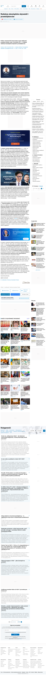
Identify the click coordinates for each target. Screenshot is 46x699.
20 (38, 188)
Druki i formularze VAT (36, 160)
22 (41, 188)
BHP (8, 626)
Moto (29, 8)
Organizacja (2, 633)
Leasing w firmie (25, 626)
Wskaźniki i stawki (33, 632)
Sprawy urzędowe (18, 625)
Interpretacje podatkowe (36, 181)
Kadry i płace (2, 638)
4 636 (19, 594)
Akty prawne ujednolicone (19, 639)
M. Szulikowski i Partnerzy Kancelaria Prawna (10, 279)
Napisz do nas (16, 290)
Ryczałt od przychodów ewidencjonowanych (36, 174)
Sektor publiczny (16, 8)
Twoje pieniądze (25, 8)
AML (31, 629)
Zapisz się (20, 76)
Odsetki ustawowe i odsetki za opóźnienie (37, 166)
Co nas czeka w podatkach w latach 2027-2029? (38, 106)
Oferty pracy (39, 640)
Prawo (21, 8)
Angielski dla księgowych (5, 405)
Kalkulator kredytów (36, 147)
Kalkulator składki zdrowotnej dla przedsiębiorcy (38, 139)
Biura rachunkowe (33, 620)
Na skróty (39, 632)
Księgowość (6, 8)
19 (36, 188)
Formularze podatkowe (36, 161)
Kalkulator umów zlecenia (37, 143)
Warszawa (20, 138)
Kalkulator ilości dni (36, 151)
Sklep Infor (17, 627)
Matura (9, 639)
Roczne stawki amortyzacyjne (37, 175)
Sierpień (41, 186)
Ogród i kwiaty (40, 626)
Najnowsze (38, 101)
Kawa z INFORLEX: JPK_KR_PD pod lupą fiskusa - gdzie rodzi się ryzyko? (37, 132)
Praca (16, 626)
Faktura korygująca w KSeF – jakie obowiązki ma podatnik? (37, 122)
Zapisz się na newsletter (25, 291)
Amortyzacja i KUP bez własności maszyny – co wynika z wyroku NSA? (38, 129)
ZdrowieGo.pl (40, 633)
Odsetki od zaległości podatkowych (38, 150)
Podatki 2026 (34, 221)
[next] (21, 594)
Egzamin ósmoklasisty (11, 640)
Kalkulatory (36, 136)
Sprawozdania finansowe (34, 628)
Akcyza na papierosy (36, 178)
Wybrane (42, 101)
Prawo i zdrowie (18, 628)
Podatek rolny (35, 177)
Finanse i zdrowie (25, 627)
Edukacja (37, 8)
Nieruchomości (33, 8)
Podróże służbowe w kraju (34, 633)
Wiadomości (2, 639)
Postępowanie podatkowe (37, 157)
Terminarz (36, 186)
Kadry (9, 8)
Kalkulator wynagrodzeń (36, 142)
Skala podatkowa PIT (36, 170)
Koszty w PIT (35, 171)
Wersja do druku (6, 290)
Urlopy (9, 625)
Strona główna (3, 11)
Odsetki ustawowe (33, 638)
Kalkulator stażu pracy (26, 638)
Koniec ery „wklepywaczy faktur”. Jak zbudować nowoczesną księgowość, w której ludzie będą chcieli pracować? (38, 104)
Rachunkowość (35, 156)
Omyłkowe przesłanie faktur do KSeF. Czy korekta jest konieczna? (38, 124)
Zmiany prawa (12, 11)
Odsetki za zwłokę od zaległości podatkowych (38, 168)
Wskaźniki (36, 163)
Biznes (12, 8)
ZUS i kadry (2, 404)
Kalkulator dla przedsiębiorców (37, 140)
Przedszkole (10, 633)
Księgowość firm (3, 620)
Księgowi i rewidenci (9, 404)
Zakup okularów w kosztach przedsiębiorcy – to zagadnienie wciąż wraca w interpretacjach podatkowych (37, 114)
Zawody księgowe (3, 626)
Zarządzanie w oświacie (11, 638)
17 (33, 188)
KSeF (41, 8)
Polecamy (33, 300)
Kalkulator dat (35, 153)
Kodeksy (17, 640)
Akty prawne (17, 632)
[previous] (9, 594)
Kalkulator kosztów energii (37, 146)
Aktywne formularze (38, 155)
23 (43, 188)
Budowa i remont (40, 625)
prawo (16, 218)
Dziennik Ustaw (18, 633)
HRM (9, 627)
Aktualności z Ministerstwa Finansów (19, 404)
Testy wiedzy (10, 641)
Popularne (34, 101)
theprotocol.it (40, 639)
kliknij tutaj (20, 611)
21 (39, 188)
